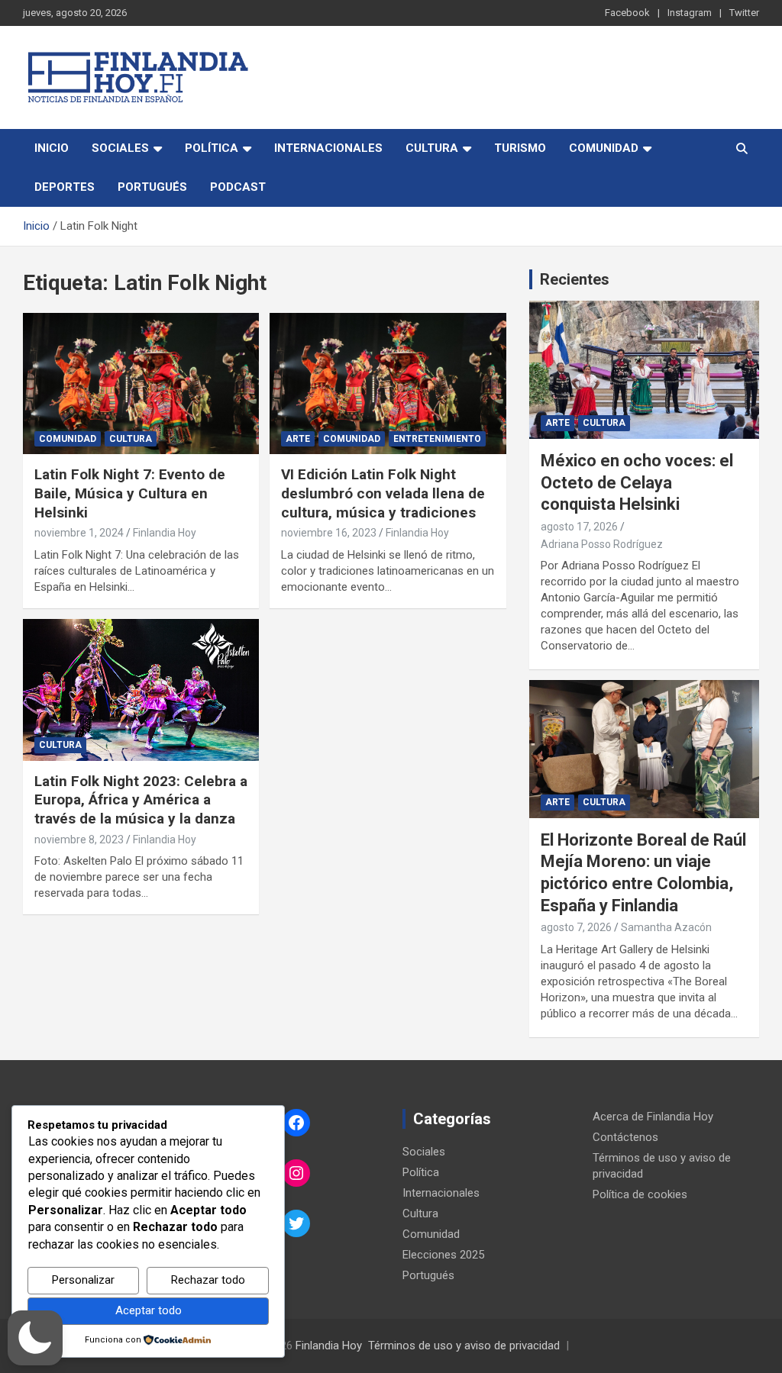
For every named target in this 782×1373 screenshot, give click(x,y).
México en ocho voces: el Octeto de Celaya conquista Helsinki (637, 482)
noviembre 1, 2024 (79, 533)
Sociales (120, 148)
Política (211, 148)
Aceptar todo (148, 1310)
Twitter (744, 12)
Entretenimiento (437, 438)
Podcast (238, 187)
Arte (298, 438)
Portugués (152, 187)
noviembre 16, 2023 (328, 533)
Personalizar (83, 1280)
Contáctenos (625, 1137)
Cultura (432, 148)
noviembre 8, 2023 (79, 839)
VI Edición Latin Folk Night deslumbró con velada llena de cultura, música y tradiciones (383, 493)
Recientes (574, 279)
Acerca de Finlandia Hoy (653, 1116)
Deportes (64, 187)
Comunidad (603, 148)
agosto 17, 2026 (579, 527)
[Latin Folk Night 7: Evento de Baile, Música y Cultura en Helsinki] (141, 383)
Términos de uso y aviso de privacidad (464, 1345)
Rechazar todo (208, 1280)
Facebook (627, 12)
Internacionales (328, 148)
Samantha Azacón (666, 927)
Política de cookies (640, 1194)
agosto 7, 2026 (576, 927)
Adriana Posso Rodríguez (602, 544)
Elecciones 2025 (443, 1255)
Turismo (520, 148)
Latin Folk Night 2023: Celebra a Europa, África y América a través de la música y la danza (140, 799)
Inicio (51, 148)
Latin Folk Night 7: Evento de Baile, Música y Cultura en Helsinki (129, 493)
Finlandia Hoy (164, 533)
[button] (35, 1337)
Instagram (689, 12)
